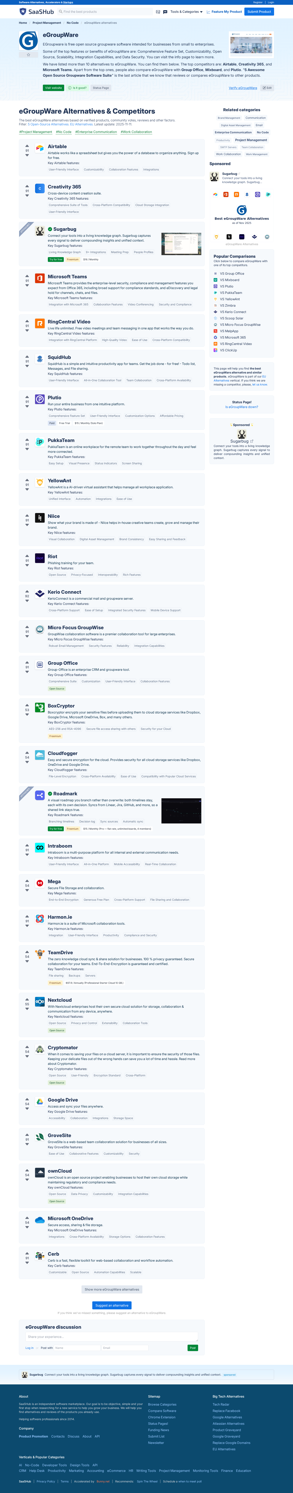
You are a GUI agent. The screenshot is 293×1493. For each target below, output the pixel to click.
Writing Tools (146, 1471)
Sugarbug (240, 441)
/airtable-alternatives (37, 142)
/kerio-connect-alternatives (42, 587)
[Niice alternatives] (40, 518)
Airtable (230, 64)
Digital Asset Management (236, 125)
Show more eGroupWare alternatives (112, 1289)
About (87, 1436)
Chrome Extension (161, 1417)
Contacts (58, 1436)
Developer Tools (54, 1465)
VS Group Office (231, 273)
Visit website (53, 87)
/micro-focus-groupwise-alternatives (50, 623)
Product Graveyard (227, 1430)
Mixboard (213, 70)
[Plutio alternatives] (40, 399)
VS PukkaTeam (230, 293)
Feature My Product (226, 12)
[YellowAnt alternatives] (40, 482)
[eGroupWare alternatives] (28, 40)
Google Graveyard (226, 1436)
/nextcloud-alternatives (39, 995)
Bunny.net (103, 1481)
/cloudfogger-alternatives (41, 749)
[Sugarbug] (40, 231)
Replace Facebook (226, 1411)
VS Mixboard (229, 280)
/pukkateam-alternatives (40, 436)
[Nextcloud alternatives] (40, 1002)
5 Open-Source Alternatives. (49, 124)
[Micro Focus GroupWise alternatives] (40, 629)
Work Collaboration (228, 154)
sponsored (229, 1374)
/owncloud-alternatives (39, 1166)
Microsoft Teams (57, 70)
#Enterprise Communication (96, 132)
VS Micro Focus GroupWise (240, 325)
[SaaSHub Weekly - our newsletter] (158, 11)
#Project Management (35, 132)
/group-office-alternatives (41, 658)
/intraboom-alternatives (39, 841)
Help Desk (37, 1471)
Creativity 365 (251, 64)
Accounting (95, 1471)
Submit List (156, 1436)
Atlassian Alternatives (228, 1424)
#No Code (63, 132)
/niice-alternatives (35, 511)
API (97, 1436)
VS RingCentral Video (235, 344)
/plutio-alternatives (36, 393)
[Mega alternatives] (40, 883)
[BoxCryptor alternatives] (40, 707)
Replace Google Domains (231, 1443)
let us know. (260, 384)
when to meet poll (190, 1481)
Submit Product (259, 12)
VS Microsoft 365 (232, 337)
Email (259, 125)
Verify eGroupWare (243, 88)
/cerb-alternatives (35, 1249)
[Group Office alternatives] (40, 665)
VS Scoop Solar (231, 318)
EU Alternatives (224, 1449)
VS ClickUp (228, 350)
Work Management (256, 154)
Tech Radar (221, 1404)
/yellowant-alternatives (39, 476)
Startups (68, 2)
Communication (256, 117)
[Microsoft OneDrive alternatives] (40, 1220)
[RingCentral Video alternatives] (40, 323)
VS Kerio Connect (232, 312)
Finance (227, 1471)
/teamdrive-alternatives (39, 948)
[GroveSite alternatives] (40, 1137)
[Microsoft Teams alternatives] (40, 278)
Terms (65, 1481)
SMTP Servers (228, 147)
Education (243, 1471)
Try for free (55, 259)
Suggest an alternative (111, 1305)
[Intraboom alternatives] (40, 847)
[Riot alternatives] (40, 558)
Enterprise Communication (233, 132)
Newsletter (156, 1443)
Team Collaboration (252, 147)
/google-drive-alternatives (42, 1095)
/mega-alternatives (36, 877)
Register (258, 2)
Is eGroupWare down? (241, 407)
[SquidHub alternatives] (40, 359)
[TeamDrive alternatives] (40, 954)
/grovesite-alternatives (39, 1131)
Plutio (236, 70)
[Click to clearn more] (146, 1374)
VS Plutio (226, 286)
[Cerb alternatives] (40, 1255)
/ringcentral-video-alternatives (45, 317)
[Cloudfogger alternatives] (40, 755)
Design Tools (79, 1465)
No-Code (32, 1465)
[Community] (165, 11)
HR (131, 1471)
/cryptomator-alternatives (41, 1043)
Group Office (192, 70)
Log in (30, 1347)
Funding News (158, 1430)
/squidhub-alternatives (39, 353)
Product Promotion (33, 1436)
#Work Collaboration (136, 132)
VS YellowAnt (229, 299)
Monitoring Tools (205, 1471)
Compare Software (162, 1411)
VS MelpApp (228, 331)
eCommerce (116, 1471)
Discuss (73, 1436)
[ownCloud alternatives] (40, 1172)
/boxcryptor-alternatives (40, 701)
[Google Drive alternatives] (40, 1101)
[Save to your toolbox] (28, 54)
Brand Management (229, 117)
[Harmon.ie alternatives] (40, 918)
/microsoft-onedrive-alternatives (46, 1214)
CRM (22, 1471)
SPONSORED (25, 228)
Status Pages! (158, 1424)
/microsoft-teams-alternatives (44, 272)
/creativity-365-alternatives (42, 182)
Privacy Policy (46, 1481)
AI (20, 1465)
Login (271, 2)
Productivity (223, 140)
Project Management (251, 140)
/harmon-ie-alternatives (39, 912)
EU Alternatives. (82, 124)
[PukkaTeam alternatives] (40, 442)
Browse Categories (162, 1404)
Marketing (76, 1471)
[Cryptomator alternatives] (40, 1049)
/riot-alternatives (34, 552)
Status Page (101, 87)
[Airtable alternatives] (40, 148)
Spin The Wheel (147, 1481)
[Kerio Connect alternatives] (40, 593)
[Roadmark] (40, 795)
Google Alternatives (227, 1417)
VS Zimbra (227, 305)
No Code (263, 132)
